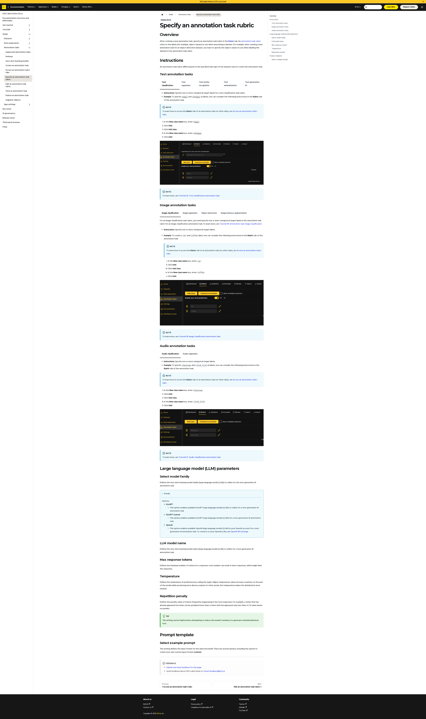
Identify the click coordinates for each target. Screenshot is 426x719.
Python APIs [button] (86, 7)
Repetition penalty (278, 52)
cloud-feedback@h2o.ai (214, 671)
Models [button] (54, 7)
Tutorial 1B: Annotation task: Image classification (241, 224)
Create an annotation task (17, 65)
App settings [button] (9, 104)
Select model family (278, 38)
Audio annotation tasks (280, 30)
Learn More (391, 7)
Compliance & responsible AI (201, 707)
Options (165, 501)
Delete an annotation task (17, 95)
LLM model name (277, 41)
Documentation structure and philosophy (16, 19)
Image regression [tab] (190, 213)
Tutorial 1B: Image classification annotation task (199, 336)
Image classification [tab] (170, 213)
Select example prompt (280, 59)
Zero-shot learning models (17, 61)
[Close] (423, 1)
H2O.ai (159, 713)
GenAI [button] (75, 7)
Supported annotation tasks (18, 52)
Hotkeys (9, 56)
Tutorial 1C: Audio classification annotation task (200, 457)
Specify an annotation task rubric (17, 78)
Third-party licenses (11, 122)
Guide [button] (5, 34)
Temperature (276, 48)
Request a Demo (409, 7)
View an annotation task (16, 91)
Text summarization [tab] (230, 84)
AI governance (9, 113)
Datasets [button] (8, 38)
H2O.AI (145, 704)
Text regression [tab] (185, 84)
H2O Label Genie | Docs (13, 13)
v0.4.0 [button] (357, 7)
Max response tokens (279, 45)
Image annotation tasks (280, 27)
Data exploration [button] (11, 43)
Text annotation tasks (280, 23)
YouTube (242, 710)
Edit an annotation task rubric (16, 85)
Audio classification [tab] (170, 354)
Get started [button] (8, 25)
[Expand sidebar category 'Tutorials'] (29, 30)
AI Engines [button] (65, 7)
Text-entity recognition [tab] (204, 84)
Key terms (7, 109)
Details (167, 493)
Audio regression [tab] (190, 354)
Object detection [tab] (209, 213)
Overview (273, 16)
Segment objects (13, 100)
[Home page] (162, 15)
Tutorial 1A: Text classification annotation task (199, 195)
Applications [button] (42, 7)
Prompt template (276, 56)
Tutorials (6, 29)
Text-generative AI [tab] (252, 84)
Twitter (242, 704)
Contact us (147, 707)
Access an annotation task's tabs (18, 71)
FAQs (5, 127)
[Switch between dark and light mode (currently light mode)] (422, 7)
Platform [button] (31, 7)
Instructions (274, 19)
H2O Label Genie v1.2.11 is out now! (213, 1)
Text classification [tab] (167, 84)
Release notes (9, 118)
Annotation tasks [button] (11, 47)
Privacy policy (195, 704)
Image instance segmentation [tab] (234, 213)
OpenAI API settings (239, 531)
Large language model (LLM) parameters (284, 34)
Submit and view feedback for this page (183, 667)
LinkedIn (242, 707)
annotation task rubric (251, 41)
